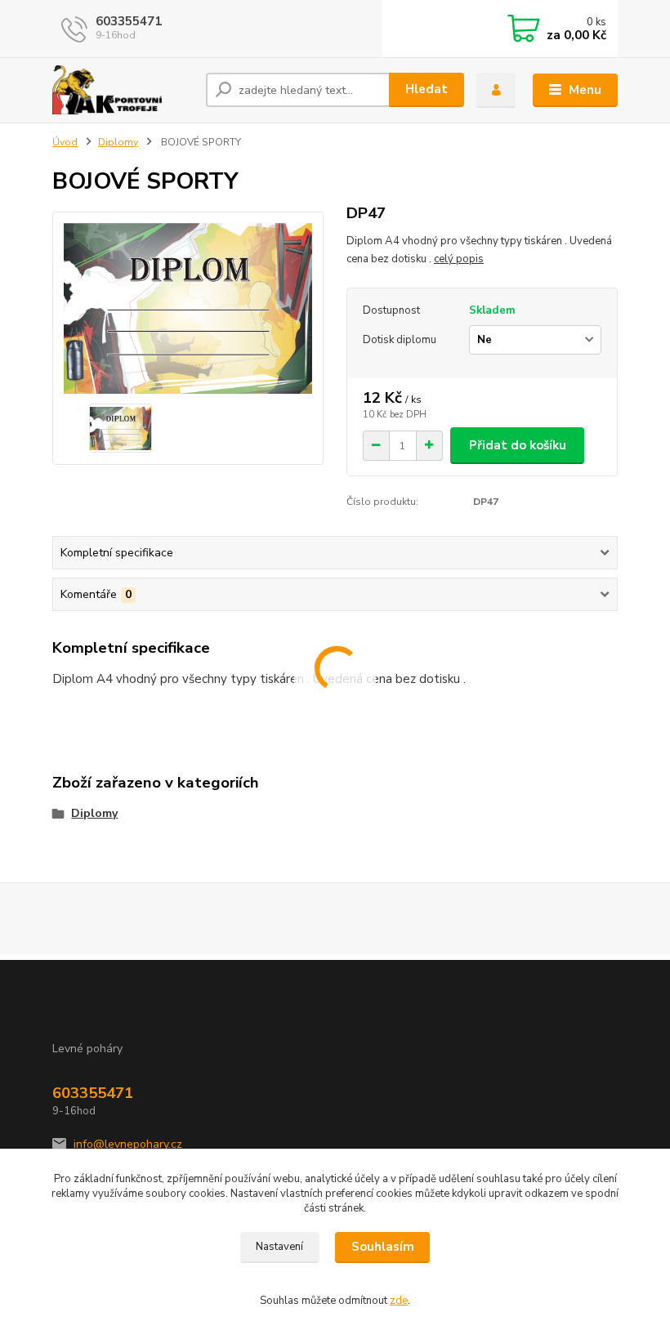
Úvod (65, 142)
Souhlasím (382, 1247)
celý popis (459, 259)
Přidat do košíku (517, 445)
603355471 (129, 21)
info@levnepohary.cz (128, 1144)
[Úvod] (123, 89)
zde (399, 1300)
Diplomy (118, 142)
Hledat (426, 89)
